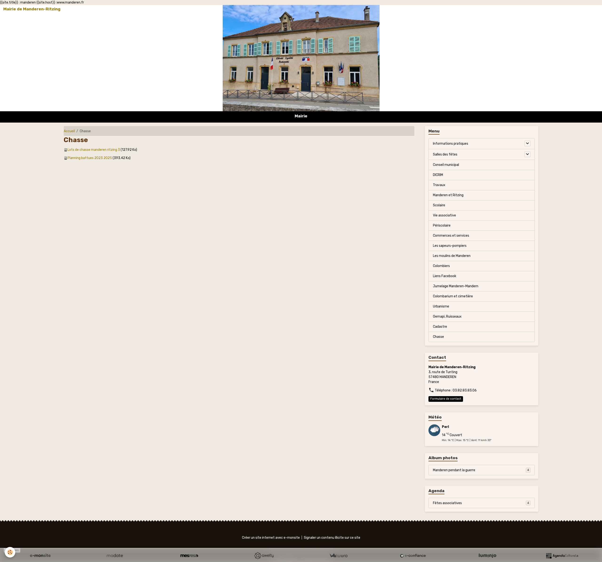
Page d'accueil (523, 9)
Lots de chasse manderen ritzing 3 (93, 150)
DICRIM (438, 175)
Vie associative (444, 215)
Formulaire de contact (445, 398)
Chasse (438, 337)
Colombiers (441, 266)
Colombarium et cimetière (453, 296)
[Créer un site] (40, 555)
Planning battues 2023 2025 (89, 158)
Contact (546, 9)
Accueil (69, 131)
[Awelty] (263, 555)
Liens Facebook (444, 276)
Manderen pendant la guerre (481, 470)
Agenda (576, 9)
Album (561, 9)
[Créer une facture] (338, 555)
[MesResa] (189, 555)
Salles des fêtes (445, 154)
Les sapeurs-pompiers (450, 246)
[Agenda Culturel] (562, 555)
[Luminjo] (487, 555)
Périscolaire (442, 225)
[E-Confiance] (413, 555)
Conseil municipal (446, 165)
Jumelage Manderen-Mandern (455, 286)
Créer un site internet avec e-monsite (271, 538)
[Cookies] (10, 552)
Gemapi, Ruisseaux (447, 317)
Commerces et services (451, 236)
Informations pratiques (450, 144)
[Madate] (114, 555)
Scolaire (439, 205)
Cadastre (440, 327)
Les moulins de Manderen (452, 256)
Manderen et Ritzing (448, 195)
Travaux (439, 185)
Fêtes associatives (481, 503)
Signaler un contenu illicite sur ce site (332, 538)
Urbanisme (441, 306)
